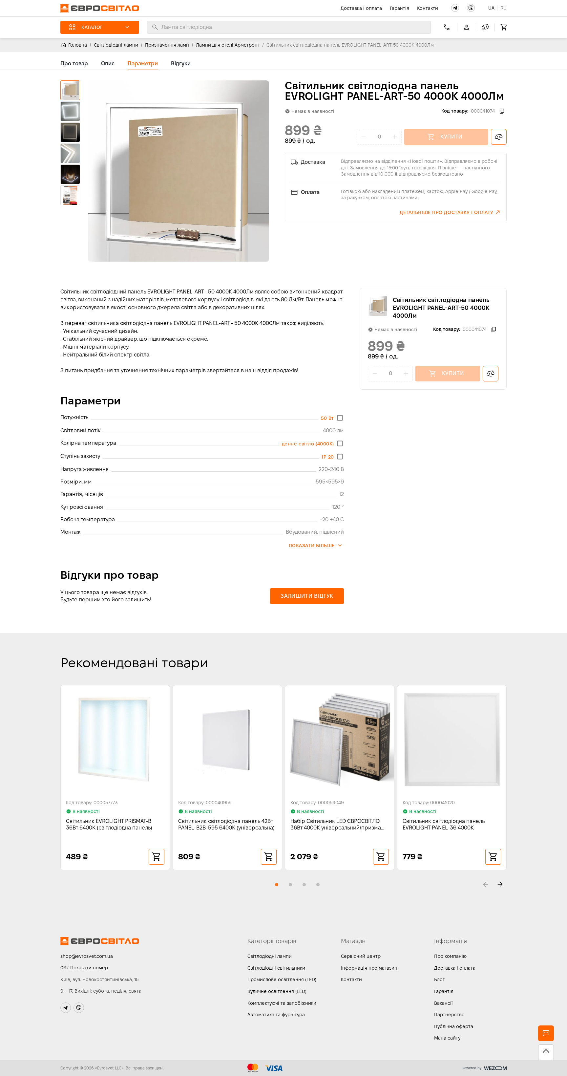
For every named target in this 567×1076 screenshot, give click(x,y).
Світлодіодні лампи (116, 45)
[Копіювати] (502, 111)
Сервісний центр (361, 956)
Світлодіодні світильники (276, 968)
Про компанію (450, 956)
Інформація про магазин (369, 968)
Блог (439, 979)
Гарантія (399, 8)
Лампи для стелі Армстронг (228, 45)
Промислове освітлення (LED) (281, 979)
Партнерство (449, 1014)
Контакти (427, 8)
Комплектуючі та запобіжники (281, 1003)
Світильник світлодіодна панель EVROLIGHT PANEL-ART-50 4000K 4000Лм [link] (350, 45)
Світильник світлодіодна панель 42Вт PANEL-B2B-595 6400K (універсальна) (226, 824)
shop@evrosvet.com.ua (86, 956)
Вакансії (443, 1003)
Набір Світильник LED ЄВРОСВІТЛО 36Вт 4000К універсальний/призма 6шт (335, 824)
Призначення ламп (167, 45)
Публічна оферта (453, 1026)
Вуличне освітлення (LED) (276, 991)
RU (503, 8)
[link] (73, 45)
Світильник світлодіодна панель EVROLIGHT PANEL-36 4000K (444, 824)
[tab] (74, 63)
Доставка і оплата (361, 8)
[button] (455, 8)
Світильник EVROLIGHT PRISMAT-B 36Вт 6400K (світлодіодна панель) (109, 824)
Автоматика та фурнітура (276, 1014)
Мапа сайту (447, 1038)
